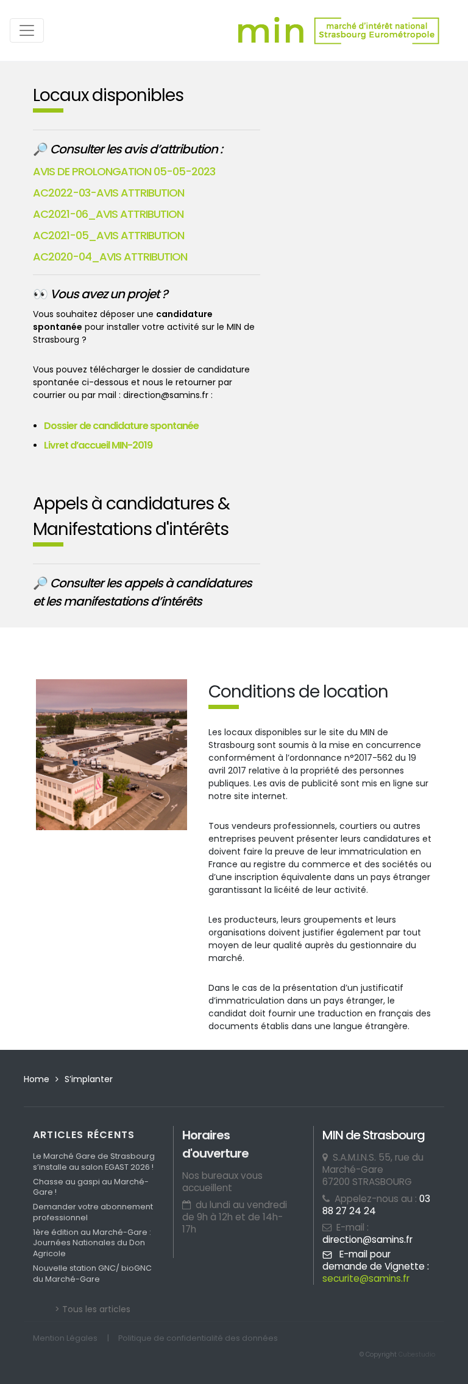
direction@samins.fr (367, 1239)
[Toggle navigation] (27, 30)
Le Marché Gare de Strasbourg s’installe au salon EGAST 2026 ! (94, 1161)
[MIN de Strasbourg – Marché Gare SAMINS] (338, 30)
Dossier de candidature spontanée (121, 426)
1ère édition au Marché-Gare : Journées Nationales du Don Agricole (92, 1243)
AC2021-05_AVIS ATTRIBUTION (108, 235)
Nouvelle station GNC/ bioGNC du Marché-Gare (92, 1273)
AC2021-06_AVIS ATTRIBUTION (108, 214)
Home (36, 1079)
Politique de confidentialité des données (198, 1338)
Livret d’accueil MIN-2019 (98, 445)
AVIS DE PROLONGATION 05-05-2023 (124, 171)
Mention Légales (65, 1338)
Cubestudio (417, 1354)
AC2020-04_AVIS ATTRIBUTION (110, 256)
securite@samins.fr (366, 1278)
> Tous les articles (92, 1309)
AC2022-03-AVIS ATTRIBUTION (108, 192)
